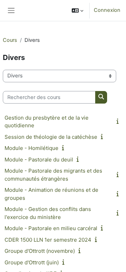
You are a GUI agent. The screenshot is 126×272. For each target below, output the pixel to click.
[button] (77, 10)
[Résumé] (119, 121)
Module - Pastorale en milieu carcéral (51, 228)
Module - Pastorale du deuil (39, 159)
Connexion (107, 10)
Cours (10, 40)
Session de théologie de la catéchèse (51, 137)
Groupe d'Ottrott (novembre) (40, 251)
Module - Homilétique (31, 148)
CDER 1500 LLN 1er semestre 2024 (48, 239)
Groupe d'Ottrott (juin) (32, 262)
